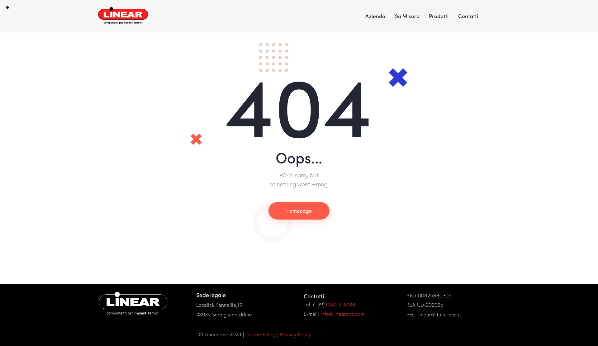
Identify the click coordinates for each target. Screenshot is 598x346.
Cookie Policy (260, 334)
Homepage (299, 210)
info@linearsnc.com (342, 313)
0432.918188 (340, 304)
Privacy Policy (295, 334)
